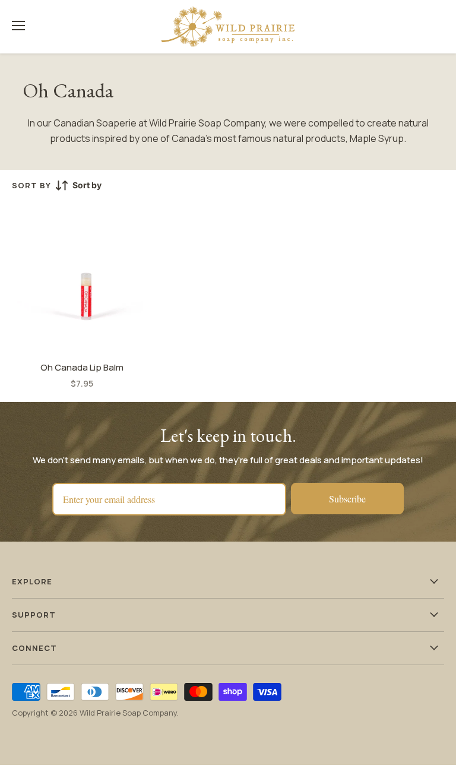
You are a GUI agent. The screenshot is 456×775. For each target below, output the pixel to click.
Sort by (31, 185)
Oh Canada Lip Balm (82, 367)
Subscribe (347, 498)
